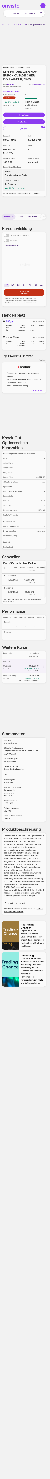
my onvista (30, 13)
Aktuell (16, 13)
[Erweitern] (42, 121)
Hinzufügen (24, 115)
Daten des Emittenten (31, 193)
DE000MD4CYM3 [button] (38, 84)
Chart (20, 216)
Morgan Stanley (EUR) (11, 91)
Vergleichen (22, 122)
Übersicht (8, 216)
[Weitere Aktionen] (43, 666)
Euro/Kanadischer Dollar (16, 175)
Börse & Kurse (7, 25)
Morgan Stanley (15, 87)
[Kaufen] (31, 98)
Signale (25, 129)
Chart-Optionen (10, 246)
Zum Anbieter (36, 390)
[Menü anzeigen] (6, 13)
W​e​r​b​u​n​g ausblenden (33, 44)
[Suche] (41, 13)
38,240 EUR (9, 98)
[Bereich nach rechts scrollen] (43, 217)
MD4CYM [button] (10, 84)
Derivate (17, 25)
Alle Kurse (32, 216)
